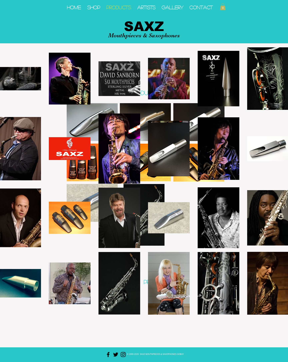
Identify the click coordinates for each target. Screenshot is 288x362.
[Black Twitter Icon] (115, 354)
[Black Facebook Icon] (108, 354)
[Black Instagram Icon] (123, 354)
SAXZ (144, 26)
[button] (223, 6)
